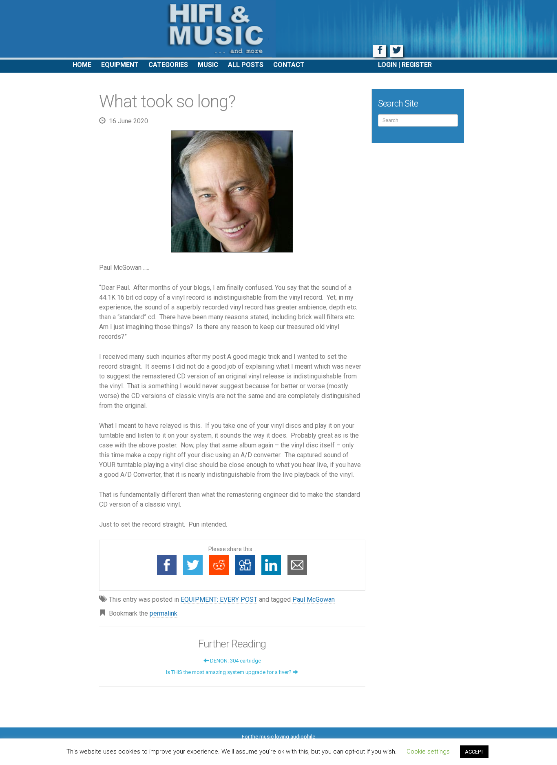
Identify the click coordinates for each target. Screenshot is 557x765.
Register (417, 65)
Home (82, 65)
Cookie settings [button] (428, 751)
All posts (245, 65)
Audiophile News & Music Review (278, 30)
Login (387, 65)
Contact (289, 65)
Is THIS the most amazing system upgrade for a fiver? (229, 672)
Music (208, 65)
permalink (163, 613)
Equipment (120, 65)
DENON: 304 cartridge (235, 661)
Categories (168, 65)
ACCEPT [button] (474, 752)
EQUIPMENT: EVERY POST (219, 599)
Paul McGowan (313, 599)
